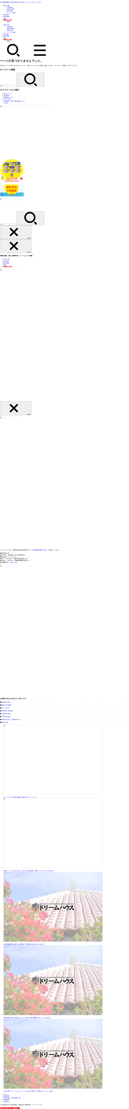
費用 (8, 21)
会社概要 (6, 1096)
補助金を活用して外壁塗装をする (11, 719)
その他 (6, 103)
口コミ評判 (7, 99)
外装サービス (8, 94)
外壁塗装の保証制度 (7, 711)
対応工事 (6, 5)
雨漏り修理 (10, 9)
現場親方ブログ (8, 97)
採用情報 (6, 1099)
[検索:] (8, 85)
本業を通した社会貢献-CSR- (12, 1098)
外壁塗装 (10, 7)
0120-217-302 (13, 562)
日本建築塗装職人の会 (39, 550)
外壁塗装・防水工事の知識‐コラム (14, 101)
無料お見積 (5, 722)
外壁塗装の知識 (6, 716)
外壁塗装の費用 (6, 713)
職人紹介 (6, 14)
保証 (5, 18)
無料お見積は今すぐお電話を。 (10, 1108)
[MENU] (40, 56)
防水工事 (10, 11)
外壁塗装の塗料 (6, 702)
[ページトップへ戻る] (20, 1108)
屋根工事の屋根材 (6, 705)
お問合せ (6, 1101)
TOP (5, 1094)
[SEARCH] (13, 56)
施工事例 (6, 16)
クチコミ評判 (5, 708)
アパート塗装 (11, 13)
